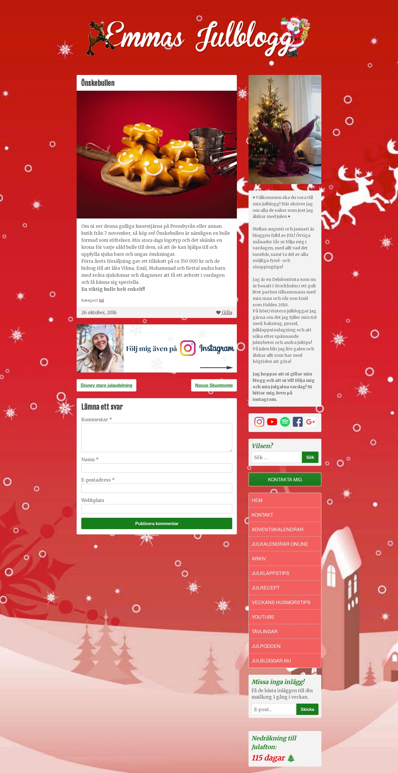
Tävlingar (265, 631)
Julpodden (266, 646)
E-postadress (98, 480)
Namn (90, 459)
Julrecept (266, 587)
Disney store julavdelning (106, 385)
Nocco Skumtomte (214, 385)
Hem (257, 500)
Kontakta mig (285, 479)
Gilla (227, 312)
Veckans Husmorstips (281, 602)
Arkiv (259, 558)
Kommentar (96, 419)
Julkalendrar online (280, 544)
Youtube (263, 616)
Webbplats (92, 500)
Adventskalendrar (278, 529)
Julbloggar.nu (271, 660)
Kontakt (262, 514)
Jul (101, 300)
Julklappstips (270, 573)
